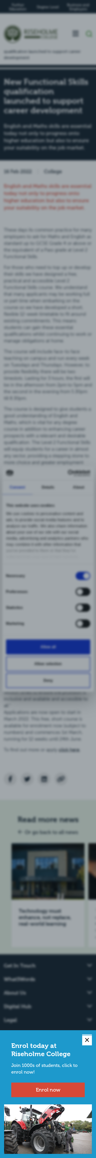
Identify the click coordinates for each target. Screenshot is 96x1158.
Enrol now (48, 1090)
